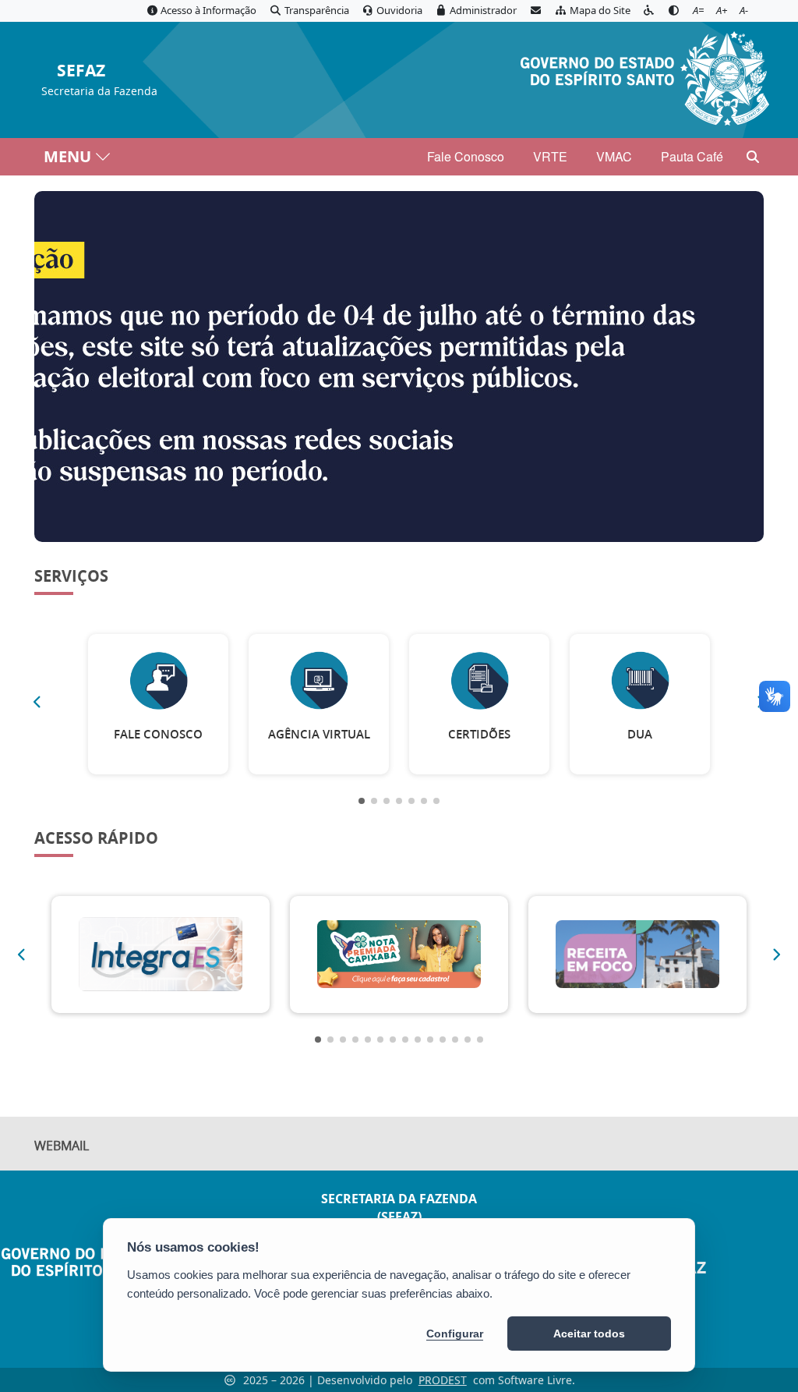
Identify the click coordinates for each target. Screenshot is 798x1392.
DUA (639, 734)
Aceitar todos (589, 1333)
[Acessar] (399, 366)
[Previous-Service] (36, 702)
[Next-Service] (777, 954)
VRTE (550, 156)
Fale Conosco (465, 156)
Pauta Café (692, 156)
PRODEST (442, 1380)
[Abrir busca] (753, 156)
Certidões (479, 734)
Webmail (61, 1145)
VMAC (614, 156)
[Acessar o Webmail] (535, 11)
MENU (67, 156)
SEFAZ (81, 71)
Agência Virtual (319, 734)
